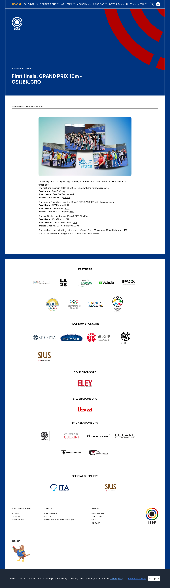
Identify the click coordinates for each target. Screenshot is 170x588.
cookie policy (116, 578)
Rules (94, 520)
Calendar (16, 517)
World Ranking (50, 513)
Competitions (18, 520)
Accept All (154, 578)
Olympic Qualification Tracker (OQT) (60, 520)
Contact (96, 523)
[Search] (152, 4)
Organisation (98, 513)
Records (47, 517)
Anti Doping (97, 517)
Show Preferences (137, 578)
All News (15, 513)
